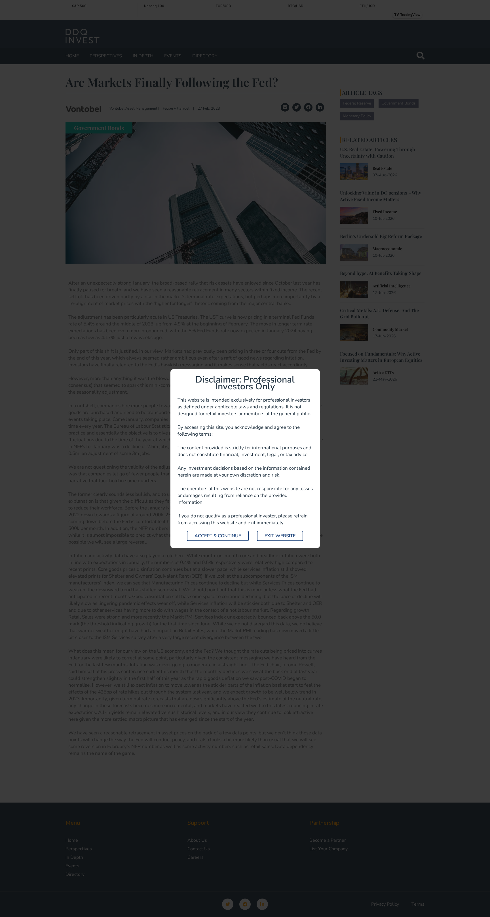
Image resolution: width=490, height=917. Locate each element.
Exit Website (280, 536)
